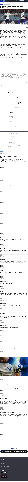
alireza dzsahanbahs (12, 2)
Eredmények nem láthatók (17, 0)
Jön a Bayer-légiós (4, 217)
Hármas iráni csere (4, 335)
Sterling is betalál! (4, 438)
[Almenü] (7, 1)
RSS (1, 460)
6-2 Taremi (2, 171)
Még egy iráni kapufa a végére (6, 185)
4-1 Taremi (2, 270)
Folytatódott (2, 346)
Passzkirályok (3, 303)
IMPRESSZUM (2, 463)
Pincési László (2, 153)
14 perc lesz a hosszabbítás (5, 427)
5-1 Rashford (2, 237)
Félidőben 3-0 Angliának (5, 384)
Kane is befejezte (3, 227)
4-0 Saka (2, 291)
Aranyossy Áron (2, 395)
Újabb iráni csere (3, 281)
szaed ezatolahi (18, 2)
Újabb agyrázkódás (4, 259)
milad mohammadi (24, 2)
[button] (27, 2)
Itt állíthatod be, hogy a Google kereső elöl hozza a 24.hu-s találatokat (15, 451)
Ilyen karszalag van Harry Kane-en (7, 356)
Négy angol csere (3, 248)
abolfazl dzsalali (6, 2)
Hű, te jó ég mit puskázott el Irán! (7, 412)
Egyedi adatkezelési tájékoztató (5, 466)
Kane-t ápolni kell (4, 325)
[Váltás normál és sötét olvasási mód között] (25, 0)
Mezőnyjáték (2, 313)
